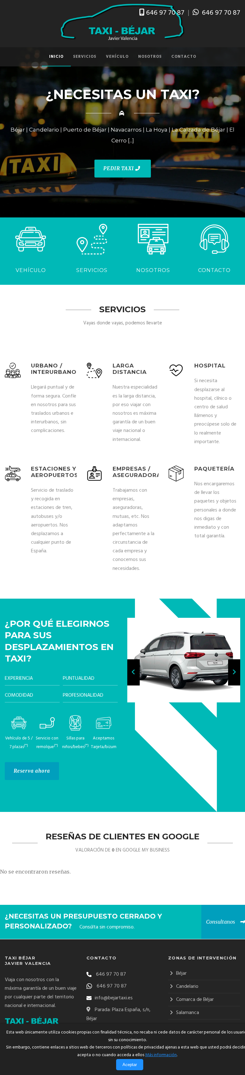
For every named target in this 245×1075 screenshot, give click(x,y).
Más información (161, 1055)
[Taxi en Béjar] (122, 22)
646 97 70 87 (165, 13)
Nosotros (150, 56)
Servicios (84, 56)
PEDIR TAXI (119, 168)
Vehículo (117, 56)
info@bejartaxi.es (114, 998)
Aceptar (129, 1064)
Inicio (56, 56)
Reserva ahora (32, 771)
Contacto (183, 56)
